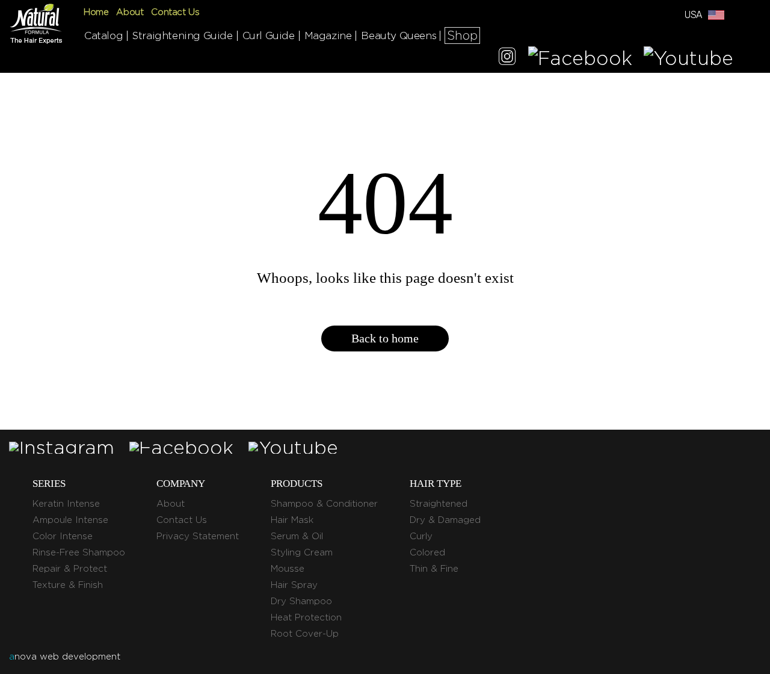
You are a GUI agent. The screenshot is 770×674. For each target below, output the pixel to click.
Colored (427, 552)
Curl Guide (268, 35)
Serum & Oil (297, 536)
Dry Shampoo (301, 601)
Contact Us (175, 12)
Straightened (438, 503)
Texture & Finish (67, 585)
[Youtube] (688, 58)
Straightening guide (182, 35)
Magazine (328, 35)
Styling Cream (302, 552)
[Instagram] (507, 58)
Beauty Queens (398, 35)
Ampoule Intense (70, 520)
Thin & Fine (434, 568)
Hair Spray (294, 585)
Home (96, 12)
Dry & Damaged (445, 520)
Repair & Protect (69, 568)
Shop (462, 35)
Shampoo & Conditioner (324, 503)
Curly (421, 536)
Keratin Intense (66, 503)
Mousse (287, 568)
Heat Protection (306, 617)
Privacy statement (197, 536)
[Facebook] (580, 58)
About (129, 12)
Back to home (385, 338)
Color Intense (62, 536)
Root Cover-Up (305, 633)
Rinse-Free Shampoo (78, 552)
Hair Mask (292, 520)
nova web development (64, 656)
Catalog (103, 35)
